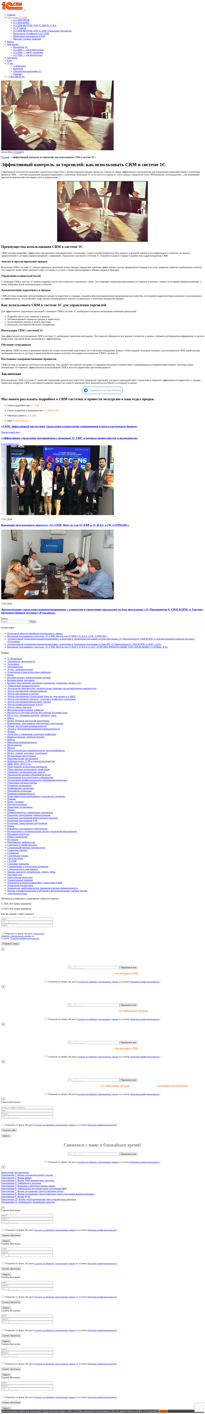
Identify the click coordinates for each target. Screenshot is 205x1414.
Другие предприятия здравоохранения (27, 691)
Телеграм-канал (20, 420)
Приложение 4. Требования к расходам (21, 1183)
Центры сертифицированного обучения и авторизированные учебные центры (47, 890)
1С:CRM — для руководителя (28, 49)
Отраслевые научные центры (22, 783)
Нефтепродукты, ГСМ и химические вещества (31, 761)
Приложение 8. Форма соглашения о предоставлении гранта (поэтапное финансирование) (47, 1194)
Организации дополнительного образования (30, 777)
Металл (11, 747)
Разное (10, 826)
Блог (9, 60)
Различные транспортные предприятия (27, 823)
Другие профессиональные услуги (25, 704)
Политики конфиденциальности (24, 938)
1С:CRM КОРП (21, 22)
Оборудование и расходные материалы (27, 766)
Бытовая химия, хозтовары (21, 680)
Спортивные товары (17, 855)
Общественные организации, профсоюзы (28, 769)
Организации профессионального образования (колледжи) (37, 780)
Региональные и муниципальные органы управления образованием (42, 831)
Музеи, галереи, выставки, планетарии (27, 753)
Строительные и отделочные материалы (27, 866)
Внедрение (12, 44)
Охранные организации (19, 785)
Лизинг (11, 731)
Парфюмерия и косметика (20, 788)
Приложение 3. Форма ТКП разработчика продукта (27, 1180)
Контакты (18, 68)
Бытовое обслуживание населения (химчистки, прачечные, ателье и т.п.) (44, 683)
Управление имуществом (20, 885)
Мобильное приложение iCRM (29, 36)
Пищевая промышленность (21, 793)
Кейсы (10, 41)
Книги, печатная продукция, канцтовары (28, 720)
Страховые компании (18, 863)
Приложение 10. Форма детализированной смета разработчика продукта (38, 1199)
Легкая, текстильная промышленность (27, 726)
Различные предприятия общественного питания (32, 818)
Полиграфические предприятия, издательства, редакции (36, 796)
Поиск (4, 618)
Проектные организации (20, 807)
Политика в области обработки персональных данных (35, 633)
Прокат (11, 810)
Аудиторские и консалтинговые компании (29, 672)
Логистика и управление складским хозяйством (31, 734)
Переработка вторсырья (19, 791)
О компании (19, 66)
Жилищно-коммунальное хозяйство (25, 710)
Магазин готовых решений (27, 39)
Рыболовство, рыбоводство (21, 842)
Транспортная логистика (20, 877)
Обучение (12, 58)
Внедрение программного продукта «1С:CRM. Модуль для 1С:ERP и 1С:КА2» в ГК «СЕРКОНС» (65, 525)
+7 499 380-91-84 (15, 76)
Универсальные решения (20, 880)
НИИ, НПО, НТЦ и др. (19, 764)
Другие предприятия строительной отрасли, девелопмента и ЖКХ (41, 696)
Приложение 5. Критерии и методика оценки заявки (28, 1186)
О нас (10, 63)
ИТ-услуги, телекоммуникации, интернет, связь (31, 715)
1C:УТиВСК (19, 28)
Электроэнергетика (17, 893)
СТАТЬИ (17, 152)
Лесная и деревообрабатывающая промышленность (33, 729)
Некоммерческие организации (22, 758)
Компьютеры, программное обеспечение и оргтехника (35, 723)
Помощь (17, 74)
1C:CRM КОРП (51, 410)
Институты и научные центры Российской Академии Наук (37, 712)
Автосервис (13, 664)
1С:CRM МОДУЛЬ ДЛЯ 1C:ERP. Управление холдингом (42, 31)
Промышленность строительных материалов (30, 812)
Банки (10, 675)
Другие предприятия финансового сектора (29, 702)
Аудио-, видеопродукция (20, 669)
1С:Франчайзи (14, 658)
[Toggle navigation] (25, 10)
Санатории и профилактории (22, 845)
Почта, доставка (15, 801)
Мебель (11, 739)
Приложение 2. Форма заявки (16, 1177)
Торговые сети (14, 874)
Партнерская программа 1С (27, 71)
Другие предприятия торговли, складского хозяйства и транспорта (41, 699)
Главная (11, 14)
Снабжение (13, 853)
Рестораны (12, 839)
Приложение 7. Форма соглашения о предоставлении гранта (32, 1191)
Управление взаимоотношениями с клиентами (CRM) (34, 882)
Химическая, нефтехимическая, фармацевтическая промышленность (42, 888)
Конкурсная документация (15, 1172)
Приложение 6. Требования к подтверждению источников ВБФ (34, 1188)
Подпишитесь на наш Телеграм (105, 390)
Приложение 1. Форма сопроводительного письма (27, 1175)
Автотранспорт (15, 666)
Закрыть (6, 1136)
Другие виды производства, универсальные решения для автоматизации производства (51, 688)
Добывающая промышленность (23, 685)
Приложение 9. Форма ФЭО (15, 1196)
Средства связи (15, 858)
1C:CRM (34, 405)
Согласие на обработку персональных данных (22, 935)
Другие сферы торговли (19, 707)
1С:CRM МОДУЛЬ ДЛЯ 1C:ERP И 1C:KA (34, 25)
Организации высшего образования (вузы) (29, 774)
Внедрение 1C (20, 47)
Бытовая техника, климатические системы (29, 677)
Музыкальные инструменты (21, 756)
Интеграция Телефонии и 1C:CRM (31, 33)
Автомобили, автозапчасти (21, 661)
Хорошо (163, 1411)
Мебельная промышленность (22, 742)
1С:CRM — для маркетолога (27, 55)
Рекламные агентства (18, 834)
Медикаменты (14, 745)
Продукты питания (17, 804)
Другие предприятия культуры (23, 693)
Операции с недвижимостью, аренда (26, 772)
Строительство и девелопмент (22, 869)
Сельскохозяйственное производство (26, 847)
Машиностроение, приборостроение (26, 737)
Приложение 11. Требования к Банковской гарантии (28, 1202)
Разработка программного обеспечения (27, 828)
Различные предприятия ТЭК (22, 820)
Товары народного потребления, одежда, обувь (31, 872)
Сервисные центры (17, 850)
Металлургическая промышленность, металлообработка (36, 750)
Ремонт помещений (17, 837)
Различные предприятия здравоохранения (28, 815)
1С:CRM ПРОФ (21, 20)
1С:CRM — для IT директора (28, 52)
